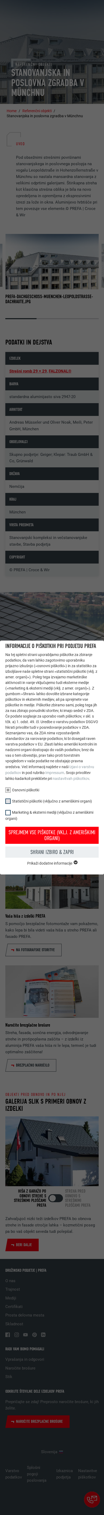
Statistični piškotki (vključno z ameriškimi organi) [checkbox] (52, 801)
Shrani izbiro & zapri (52, 852)
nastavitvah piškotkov (71, 778)
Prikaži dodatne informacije (50, 863)
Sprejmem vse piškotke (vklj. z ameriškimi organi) (52, 835)
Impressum (54, 773)
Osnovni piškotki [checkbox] (25, 790)
